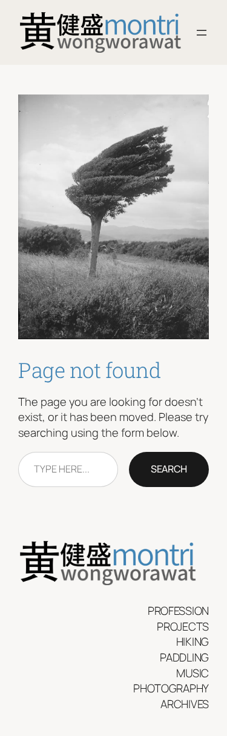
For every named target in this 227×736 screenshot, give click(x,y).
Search (169, 469)
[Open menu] (201, 32)
